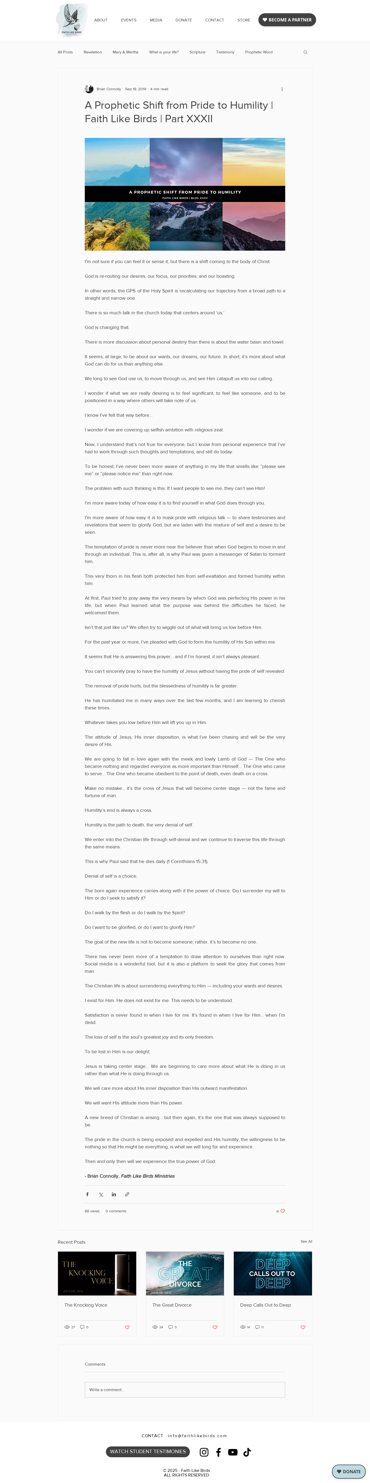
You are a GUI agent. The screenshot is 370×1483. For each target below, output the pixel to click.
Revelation (93, 52)
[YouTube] (233, 1452)
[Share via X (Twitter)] (100, 1194)
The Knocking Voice (85, 1305)
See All (306, 1241)
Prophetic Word (259, 52)
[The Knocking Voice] (97, 1273)
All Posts (65, 52)
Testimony (225, 52)
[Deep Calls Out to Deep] (273, 1273)
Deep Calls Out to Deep (265, 1305)
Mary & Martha (125, 52)
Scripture (197, 52)
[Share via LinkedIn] (113, 1194)
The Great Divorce (172, 1305)
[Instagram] (204, 1452)
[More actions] (282, 89)
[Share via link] (127, 1194)
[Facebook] (218, 1452)
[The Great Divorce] (185, 1273)
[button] (156, 20)
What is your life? (164, 52)
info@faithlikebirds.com (197, 1435)
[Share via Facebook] (87, 1194)
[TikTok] (247, 1452)
